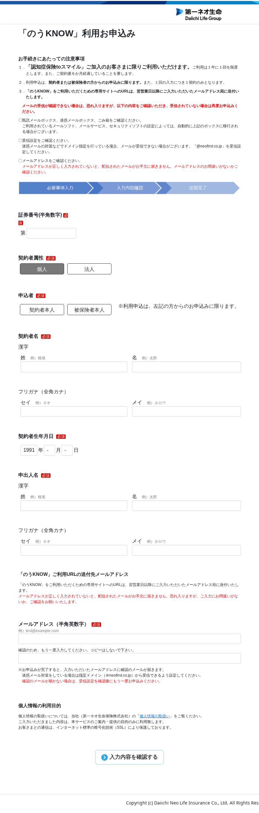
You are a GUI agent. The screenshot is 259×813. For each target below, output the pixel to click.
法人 (89, 269)
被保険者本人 (89, 310)
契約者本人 (42, 310)
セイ (36, 402)
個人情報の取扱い (155, 716)
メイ (149, 402)
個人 (42, 269)
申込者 (26, 295)
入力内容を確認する (133, 757)
